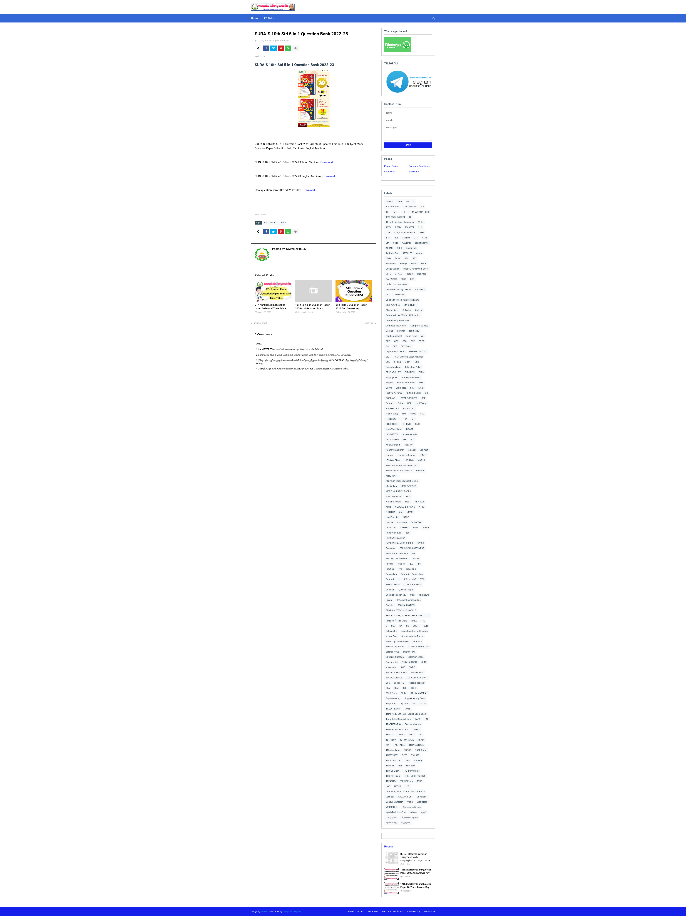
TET (420, 734)
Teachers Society (413, 724)
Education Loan (393, 367)
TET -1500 (391, 740)
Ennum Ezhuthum (406, 382)
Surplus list (391, 703)
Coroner (401, 331)
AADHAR (406, 243)
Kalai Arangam (393, 445)
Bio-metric (391, 263)
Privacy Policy (391, 166)
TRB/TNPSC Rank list (415, 776)
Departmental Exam (395, 351)
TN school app (393, 750)
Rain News (424, 595)
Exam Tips (401, 388)
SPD (388, 683)
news (388, 507)
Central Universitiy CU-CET (398, 289)
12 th (420, 222)
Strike (403, 693)
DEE (395, 346)
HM (404, 413)
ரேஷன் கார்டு (391, 822)
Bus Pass (421, 274)
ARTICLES (407, 253)
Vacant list (422, 797)
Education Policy (413, 367)
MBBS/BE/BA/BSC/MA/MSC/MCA (402, 465)
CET (388, 294)
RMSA (414, 621)
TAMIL (407, 709)
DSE (388, 362)
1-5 (422, 206)
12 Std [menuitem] (268, 18)
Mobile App (391, 486)
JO (412, 439)
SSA (388, 688)
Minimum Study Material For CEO (402, 481)
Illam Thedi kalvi (394, 429)
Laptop (389, 455)
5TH (422, 232)
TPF (408, 760)
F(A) (412, 388)
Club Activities (393, 305)
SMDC (412, 667)
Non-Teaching (392, 517)
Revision (390, 621)
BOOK (424, 263)
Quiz (412, 595)
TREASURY (391, 781)
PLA (411, 564)
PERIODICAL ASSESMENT (412, 548)
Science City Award (395, 646)
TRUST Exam (406, 781)
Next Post (369, 323)
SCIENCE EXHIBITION (418, 646)
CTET (421, 341)
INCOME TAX (392, 434)
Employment (392, 377)
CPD (388, 341)
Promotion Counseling (412, 574)
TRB (400, 765)
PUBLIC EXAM (392, 584)
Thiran (421, 740)
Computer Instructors (396, 325)
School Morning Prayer (412, 636)
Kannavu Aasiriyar (395, 450)
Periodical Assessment (397, 553)
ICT (413, 419)
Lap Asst (424, 450)
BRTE (388, 274)
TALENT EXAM (393, 709)
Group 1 (390, 403)
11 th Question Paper (419, 212)
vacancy (390, 797)
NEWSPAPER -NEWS (405, 507)
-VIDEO (389, 201)
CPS (396, 341)
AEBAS (389, 248)
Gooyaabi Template (292, 911)
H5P (409, 403)
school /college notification (414, 631)
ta (414, 703)
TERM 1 (416, 729)
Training (418, 760)
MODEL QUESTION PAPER (398, 491)
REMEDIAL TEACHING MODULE (401, 610)
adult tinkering (422, 243)
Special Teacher (416, 683)
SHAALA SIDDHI (409, 662)
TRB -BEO (410, 765)
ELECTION (410, 372)
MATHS (421, 460)
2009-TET (409, 227)
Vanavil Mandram (394, 802)
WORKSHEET (392, 807)
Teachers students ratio (397, 729)
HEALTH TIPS (392, 408)
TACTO (422, 703)
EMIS (421, 372)
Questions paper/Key (396, 595)
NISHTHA (390, 512)
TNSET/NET (391, 755)
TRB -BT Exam (392, 771)
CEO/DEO (419, 289)
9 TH (395, 243)
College (418, 310)
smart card (391, 667)
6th (396, 237)
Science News (392, 652)
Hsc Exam (391, 419)
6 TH (388, 237)
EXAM (389, 388)
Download (327, 162)
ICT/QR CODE (392, 424)
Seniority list (392, 662)
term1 (411, 734)
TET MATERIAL (407, 740)
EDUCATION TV (393, 372)
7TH (416, 237)
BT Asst (398, 274)
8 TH (424, 237)
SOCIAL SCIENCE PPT (396, 672)
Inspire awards (410, 434)
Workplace (422, 802)
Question (390, 589)
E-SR (416, 362)
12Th (388, 227)
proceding (411, 569)
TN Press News (416, 745)
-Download (308, 190)
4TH (388, 232)
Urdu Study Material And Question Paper (405, 791)
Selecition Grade (415, 657)
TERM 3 (401, 734)
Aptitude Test (392, 253)
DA (387, 346)
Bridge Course (392, 269)
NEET (408, 501)
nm (400, 512)
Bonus (414, 263)
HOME (413, 413)
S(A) (393, 626)
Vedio (410, 802)
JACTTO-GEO (392, 439)
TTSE (419, 781)
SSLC (413, 688)
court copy (414, 331)
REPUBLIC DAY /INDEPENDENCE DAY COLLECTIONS (404, 616)
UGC (388, 786)
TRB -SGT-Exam (393, 776)
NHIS (421, 507)
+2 (407, 201)
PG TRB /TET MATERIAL (397, 558)
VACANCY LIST (405, 797)
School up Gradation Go (397, 641)
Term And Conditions (419, 166)
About (360, 911)
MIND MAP (391, 476)
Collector (406, 310)
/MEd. (399, 201)
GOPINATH (391, 398)
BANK (398, 258)
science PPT (409, 652)
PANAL (425, 527)
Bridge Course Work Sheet (415, 269)
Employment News (411, 377)
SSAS (396, 688)
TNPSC (407, 750)
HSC (422, 413)
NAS (408, 496)
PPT (419, 564)
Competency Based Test (397, 320)
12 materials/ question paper (400, 222)
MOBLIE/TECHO (408, 486)
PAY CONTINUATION (396, 538)
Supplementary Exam (415, 698)
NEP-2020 (419, 501)
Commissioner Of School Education (403, 315)
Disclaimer (414, 171)
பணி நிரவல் (391, 817)
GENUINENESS (413, 393)
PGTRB (416, 558)
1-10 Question (264, 40)
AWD (388, 258)
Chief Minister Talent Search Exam (402, 300)
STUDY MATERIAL (419, 693)
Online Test (391, 527)
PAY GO (420, 543)
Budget (409, 274)
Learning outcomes (406, 455)
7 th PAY (406, 237)
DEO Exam (406, 346)
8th (387, 243)
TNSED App (420, 750)
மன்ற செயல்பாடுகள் (409, 817)
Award (419, 253)
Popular (389, 846)
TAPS (417, 719)
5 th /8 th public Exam (405, 232)
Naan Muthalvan (394, 496)
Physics (389, 564)
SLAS (423, 662)
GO (426, 393)
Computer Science (419, 325)
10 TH (395, 212)
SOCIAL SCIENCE (394, 677)
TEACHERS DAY (393, 724)
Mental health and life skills (399, 470)
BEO (414, 258)
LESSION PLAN (393, 460)
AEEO (399, 248)
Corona (389, 331)
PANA (415, 527)
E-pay (407, 362)
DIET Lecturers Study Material (408, 357)
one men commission (396, 522)
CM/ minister (392, 310)
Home (350, 911)
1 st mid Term (392, 206)
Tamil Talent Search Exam (398, 719)
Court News (411, 336)
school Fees (391, 636)
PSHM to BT (410, 579)
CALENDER (391, 279)
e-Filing (397, 362)
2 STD (398, 227)
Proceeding (391, 574)
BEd (406, 258)
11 (403, 212)
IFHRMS (407, 424)
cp (422, 336)
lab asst (412, 450)
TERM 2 (389, 734)
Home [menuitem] (254, 18)
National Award (393, 501)
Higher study (392, 413)
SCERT (416, 626)
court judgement (394, 336)
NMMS (410, 512)
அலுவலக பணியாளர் (412, 807)
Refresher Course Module (409, 600)
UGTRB (397, 786)
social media (417, 672)
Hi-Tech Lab (408, 408)
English (389, 382)
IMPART (409, 429)
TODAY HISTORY (394, 760)
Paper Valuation (394, 533)
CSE (413, 341)
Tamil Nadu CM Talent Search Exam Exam (406, 714)
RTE (423, 621)
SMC (403, 667)
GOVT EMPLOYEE (409, 398)
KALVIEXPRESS (295, 249)
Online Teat (416, 522)
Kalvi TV (409, 445)
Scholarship (391, 631)
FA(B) (421, 388)
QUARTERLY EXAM (412, 584)
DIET (388, 357)
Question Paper (406, 589)
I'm (405, 419)
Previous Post (260, 323)
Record (389, 600)
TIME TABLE (399, 745)
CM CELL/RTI (410, 305)
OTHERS (405, 527)
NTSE (406, 517)
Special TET (399, 683)
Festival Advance (394, 393)
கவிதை (413, 812)
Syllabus (405, 703)
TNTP (404, 755)
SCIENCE (417, 641)
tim (387, 745)
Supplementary (393, 698)
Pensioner (391, 548)
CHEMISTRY (400, 294)
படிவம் (423, 812)
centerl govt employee (396, 284)
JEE (404, 439)
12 (410, 217)
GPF (423, 398)
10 (387, 212)
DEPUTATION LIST (418, 351)
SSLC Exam (391, 693)
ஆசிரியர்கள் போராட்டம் (396, 812)
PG (413, 553)
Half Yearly (421, 403)
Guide (283, 222)
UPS (407, 786)
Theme (264, 911)
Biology (403, 263)
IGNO (417, 424)
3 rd (420, 227)
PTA (422, 579)
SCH (426, 626)
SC (407, 626)
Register (390, 605)
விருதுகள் (405, 822)
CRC (404, 341)
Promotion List (393, 579)
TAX (426, 719)
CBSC (403, 279)
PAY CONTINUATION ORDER (399, 543)
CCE (412, 279)
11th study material (395, 217)
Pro (400, 569)
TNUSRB (415, 755)
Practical (390, 569)
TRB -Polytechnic (411, 771)
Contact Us (389, 171)
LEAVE (422, 455)
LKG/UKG (409, 460)
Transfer (390, 765)
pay (407, 533)
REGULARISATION (406, 605)
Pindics (401, 564)
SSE (405, 688)
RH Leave (402, 621)
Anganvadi (411, 248)
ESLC (421, 382)
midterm (420, 470)
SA (400, 626)
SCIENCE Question (395, 657)
